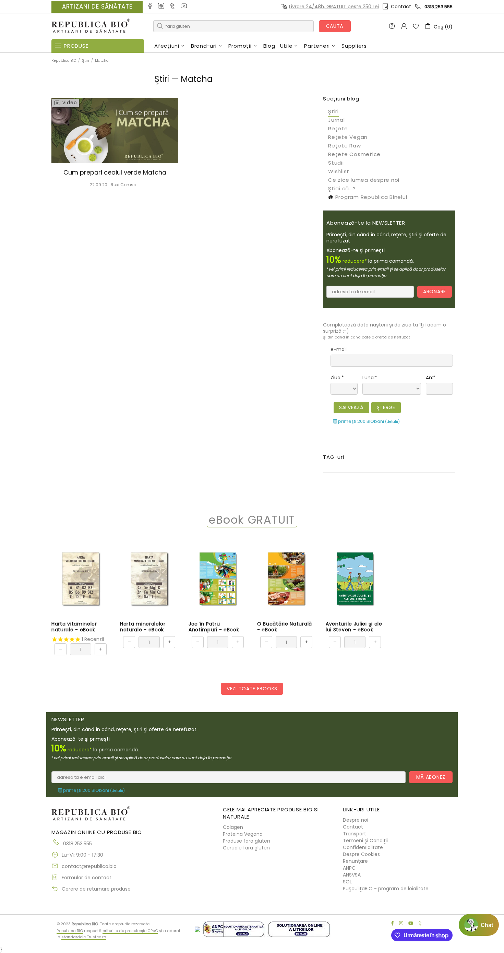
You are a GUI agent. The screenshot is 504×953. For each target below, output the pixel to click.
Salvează (351, 407)
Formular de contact (86, 877)
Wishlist (338, 171)
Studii (336, 162)
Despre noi (355, 820)
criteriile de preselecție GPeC (130, 930)
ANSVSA (352, 875)
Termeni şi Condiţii (365, 840)
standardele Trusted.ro (83, 937)
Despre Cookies (361, 854)
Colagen (233, 827)
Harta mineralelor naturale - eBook (143, 627)
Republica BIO (90, 26)
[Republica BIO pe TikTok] (173, 6)
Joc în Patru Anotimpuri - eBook (214, 627)
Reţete (338, 128)
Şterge (386, 407)
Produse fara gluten (246, 841)
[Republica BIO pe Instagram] (162, 6)
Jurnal (336, 119)
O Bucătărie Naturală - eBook (284, 627)
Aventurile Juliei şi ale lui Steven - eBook (354, 627)
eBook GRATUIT (252, 520)
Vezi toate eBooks (252, 688)
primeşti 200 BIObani (368, 421)
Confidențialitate (363, 847)
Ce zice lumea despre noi (363, 179)
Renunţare (355, 861)
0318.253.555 (438, 7)
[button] (479, 925)
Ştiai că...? (342, 188)
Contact (401, 6)
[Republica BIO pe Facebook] (150, 6)
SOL (347, 882)
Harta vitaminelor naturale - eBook (74, 627)
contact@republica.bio (89, 866)
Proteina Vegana (243, 834)
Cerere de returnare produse (96, 889)
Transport (354, 834)
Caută (335, 26)
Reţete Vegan (348, 137)
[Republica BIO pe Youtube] (184, 6)
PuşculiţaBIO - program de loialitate (386, 888)
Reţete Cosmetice (354, 154)
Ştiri (85, 60)
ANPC (349, 868)
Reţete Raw (344, 145)
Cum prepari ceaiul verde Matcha (114, 172)
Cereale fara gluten (246, 848)
